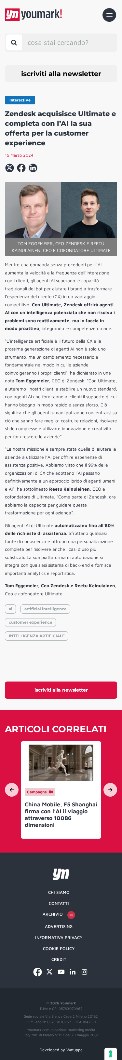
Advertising (59, 926)
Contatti (59, 903)
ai (10, 608)
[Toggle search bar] (14, 42)
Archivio (53, 914)
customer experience (30, 622)
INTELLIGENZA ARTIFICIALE (37, 635)
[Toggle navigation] (109, 15)
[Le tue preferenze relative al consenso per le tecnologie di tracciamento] (110, 1054)
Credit (58, 959)
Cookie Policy (59, 948)
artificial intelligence (45, 608)
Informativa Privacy (58, 937)
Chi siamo (59, 892)
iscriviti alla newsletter (61, 74)
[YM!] (33, 14)
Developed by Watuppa (61, 1049)
